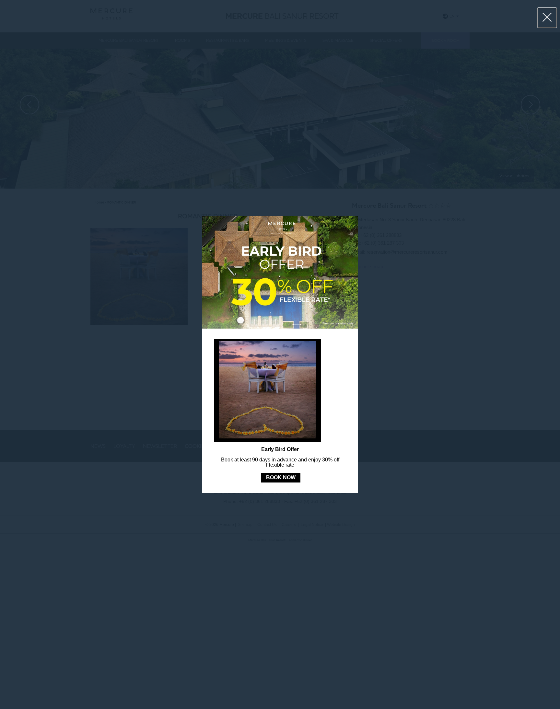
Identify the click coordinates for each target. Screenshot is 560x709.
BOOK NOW (281, 477)
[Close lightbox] (547, 18)
